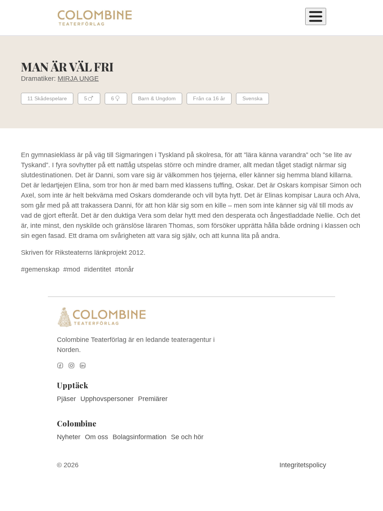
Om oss (96, 437)
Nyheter (68, 437)
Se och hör (187, 437)
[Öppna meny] (315, 16)
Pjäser (66, 399)
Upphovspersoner (107, 399)
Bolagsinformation (139, 437)
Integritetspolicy (302, 465)
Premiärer (153, 399)
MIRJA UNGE (78, 78)
